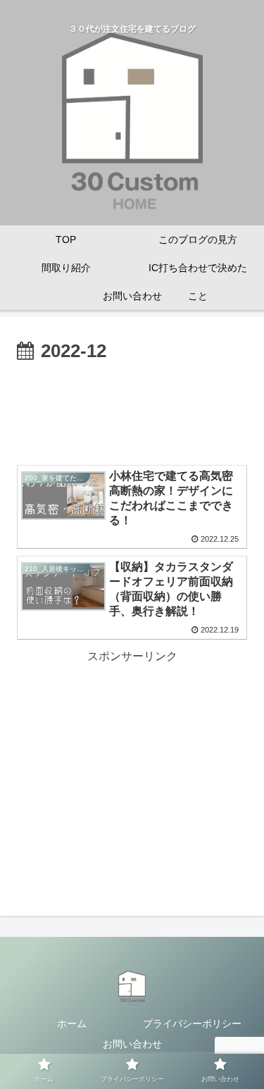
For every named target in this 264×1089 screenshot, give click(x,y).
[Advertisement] (132, 410)
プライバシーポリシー (192, 1023)
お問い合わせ (132, 1044)
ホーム (72, 1023)
